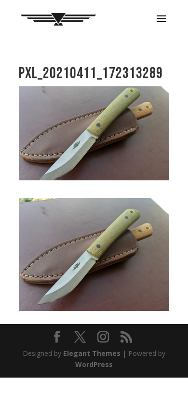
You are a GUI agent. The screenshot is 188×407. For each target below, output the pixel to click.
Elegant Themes (92, 353)
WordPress (94, 364)
